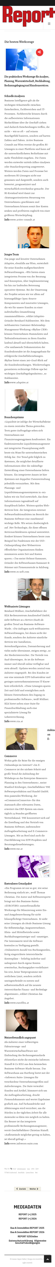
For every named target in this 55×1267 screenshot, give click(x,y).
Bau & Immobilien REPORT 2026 (27, 1232)
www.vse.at (16, 849)
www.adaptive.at (19, 382)
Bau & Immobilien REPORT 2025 (27, 1227)
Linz (28, 1169)
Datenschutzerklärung (21, 1240)
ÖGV (37, 1169)
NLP (14, 1169)
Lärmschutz (30, 1173)
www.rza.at (16, 721)
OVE (32, 1169)
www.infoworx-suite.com (24, 1143)
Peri (36, 1173)
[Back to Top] (47, 1259)
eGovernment (21, 1169)
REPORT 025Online (27, 1236)
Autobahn (21, 1173)
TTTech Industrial (10, 1173)
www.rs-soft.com (19, 571)
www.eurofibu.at (19, 1002)
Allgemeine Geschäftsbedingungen (30, 1241)
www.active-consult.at (22, 219)
